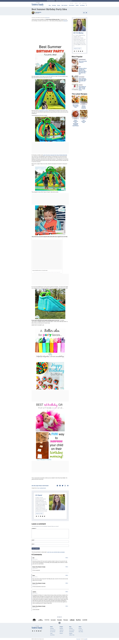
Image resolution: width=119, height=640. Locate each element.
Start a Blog (81, 631)
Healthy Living (71, 634)
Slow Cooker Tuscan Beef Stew (75, 106)
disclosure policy (47, 17)
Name (33, 540)
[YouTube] (43, 516)
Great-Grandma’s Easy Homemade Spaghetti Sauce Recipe (76, 123)
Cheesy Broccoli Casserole (83, 107)
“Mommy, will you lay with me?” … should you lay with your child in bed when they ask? (83, 71)
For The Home (52, 631)
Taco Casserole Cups (83, 121)
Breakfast (61, 628)
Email (33, 544)
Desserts (61, 633)
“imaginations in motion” (43, 110)
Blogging (70, 633)
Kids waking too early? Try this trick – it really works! (82, 88)
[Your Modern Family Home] (38, 4)
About (80, 626)
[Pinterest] (36, 516)
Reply (67, 557)
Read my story (77, 48)
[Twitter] (45, 516)
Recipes (58, 5)
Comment (34, 528)
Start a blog (84, 3)
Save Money (82, 5)
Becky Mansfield (38, 12)
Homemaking (71, 631)
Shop (50, 5)
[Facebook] (40, 516)
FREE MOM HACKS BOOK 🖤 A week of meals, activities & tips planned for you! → (59, 0)
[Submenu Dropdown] (67, 5)
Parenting (54, 5)
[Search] (86, 5)
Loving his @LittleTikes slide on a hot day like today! (40, 270)
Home (51, 626)
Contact (76, 3)
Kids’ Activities (64, 5)
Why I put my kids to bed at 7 (83, 62)
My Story (71, 3)
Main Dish (61, 631)
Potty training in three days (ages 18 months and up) (82, 80)
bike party (65, 20)
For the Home (71, 5)
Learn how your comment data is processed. (56, 552)
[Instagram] (38, 516)
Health (77, 5)
